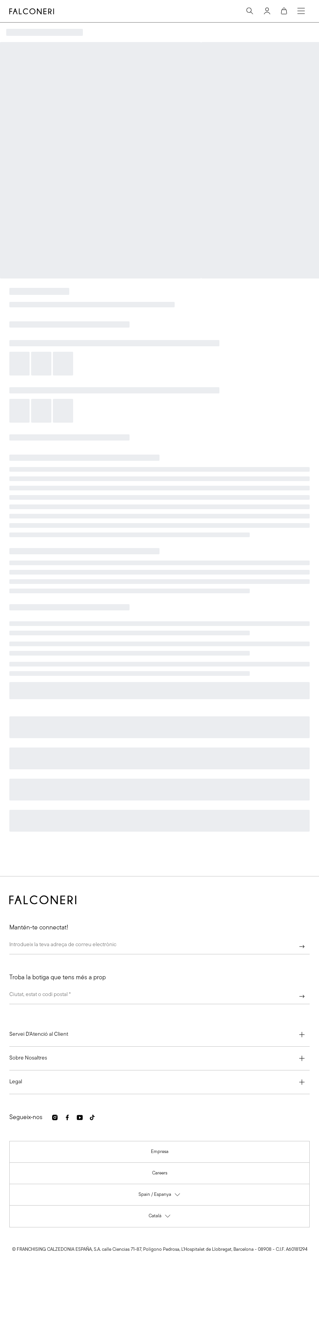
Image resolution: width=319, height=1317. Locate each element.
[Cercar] (249, 10)
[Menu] (301, 10)
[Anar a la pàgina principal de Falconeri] (31, 11)
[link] (159, 1151)
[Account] (266, 10)
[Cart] (284, 10)
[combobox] (159, 996)
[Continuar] (301, 946)
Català (160, 1218)
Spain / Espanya (159, 1196)
